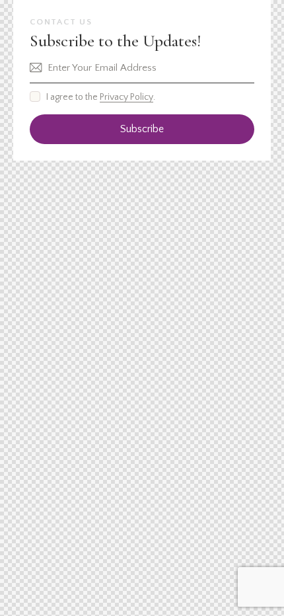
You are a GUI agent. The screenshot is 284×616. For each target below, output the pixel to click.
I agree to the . (100, 97)
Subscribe (142, 129)
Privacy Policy (126, 97)
